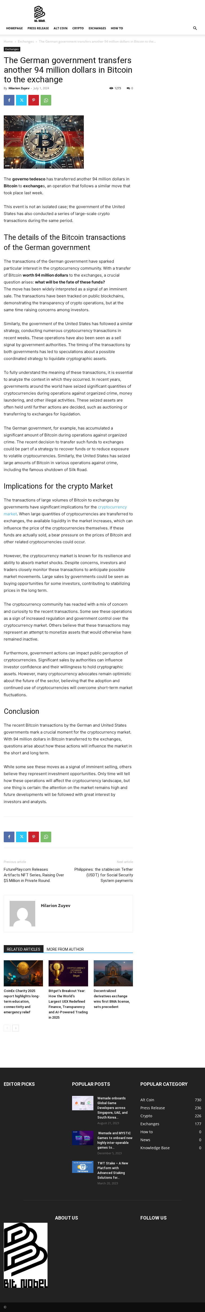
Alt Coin (61, 28)
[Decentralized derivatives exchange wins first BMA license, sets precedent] (113, 973)
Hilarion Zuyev (19, 88)
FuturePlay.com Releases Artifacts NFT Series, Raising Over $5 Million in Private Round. (34, 875)
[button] (194, 28)
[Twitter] (21, 100)
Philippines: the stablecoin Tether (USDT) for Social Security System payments (103, 875)
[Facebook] (9, 100)
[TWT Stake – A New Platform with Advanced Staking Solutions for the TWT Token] (82, 1167)
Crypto (78, 28)
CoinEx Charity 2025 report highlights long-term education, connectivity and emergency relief (22, 1001)
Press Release (38, 28)
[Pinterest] (33, 100)
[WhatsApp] (46, 100)
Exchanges (97, 28)
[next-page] (15, 1028)
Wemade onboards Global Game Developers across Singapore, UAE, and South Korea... (112, 1107)
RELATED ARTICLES (23, 949)
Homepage (14, 28)
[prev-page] (7, 1028)
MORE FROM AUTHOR (65, 949)
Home (8, 41)
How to (117, 28)
